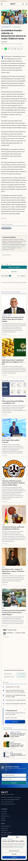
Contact (3, 818)
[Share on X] (8, 48)
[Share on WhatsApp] (5, 48)
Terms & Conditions (6, 826)
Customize (14, 854)
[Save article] (21, 48)
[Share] (18, 48)
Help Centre (4, 813)
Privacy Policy (4, 828)
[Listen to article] (2, 48)
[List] (10, 264)
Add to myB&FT (16, 27)
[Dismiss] (25, 709)
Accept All (14, 857)
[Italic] (5, 264)
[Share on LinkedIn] (15, 48)
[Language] (23, 4)
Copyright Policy (5, 837)
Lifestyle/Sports (6, 27)
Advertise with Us (5, 816)
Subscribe (14, 271)
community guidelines (9, 246)
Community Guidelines (6, 832)
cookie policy (20, 847)
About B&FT (4, 811)
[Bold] (2, 264)
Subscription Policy (5, 834)
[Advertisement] (14, 652)
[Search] (25, 4)
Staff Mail (3, 820)
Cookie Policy (4, 830)
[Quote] (7, 264)
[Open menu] (2, 4)
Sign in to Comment (14, 267)
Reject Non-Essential (14, 850)
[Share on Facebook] (12, 48)
